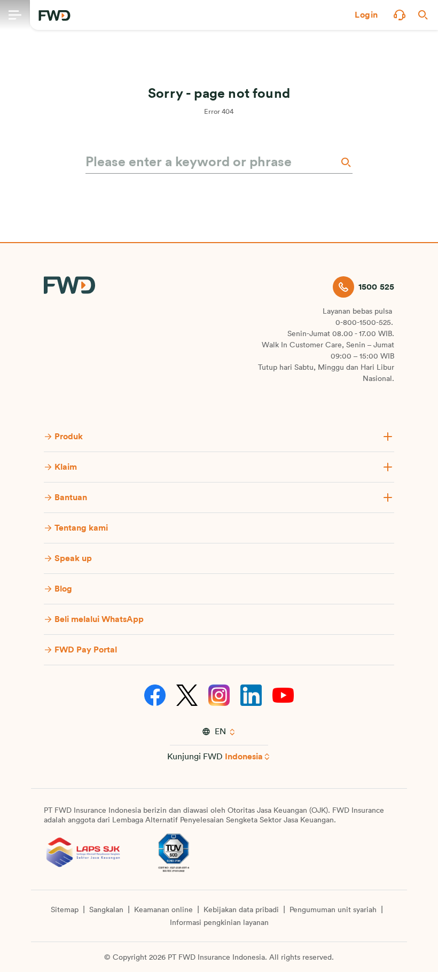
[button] (366, 15)
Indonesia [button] (244, 756)
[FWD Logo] (54, 15)
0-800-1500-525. (364, 322)
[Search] (345, 162)
